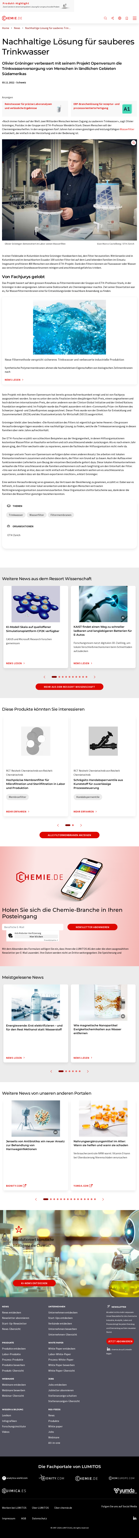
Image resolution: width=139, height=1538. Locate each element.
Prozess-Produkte (12, 1359)
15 (95, 1199)
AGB (23, 1518)
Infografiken (9, 1421)
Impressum (8, 1518)
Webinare (53, 1437)
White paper (55, 1426)
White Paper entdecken (61, 1348)
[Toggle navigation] (135, 18)
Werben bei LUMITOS (14, 1507)
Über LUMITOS (40, 1507)
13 (88, 1199)
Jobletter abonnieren (61, 1390)
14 (91, 1199)
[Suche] (105, 18)
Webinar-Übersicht (13, 1395)
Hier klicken (36, 936)
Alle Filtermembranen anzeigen (69, 835)
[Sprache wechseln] (119, 18)
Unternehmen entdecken (62, 1312)
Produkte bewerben (13, 1365)
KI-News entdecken (34, 1283)
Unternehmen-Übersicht (62, 1334)
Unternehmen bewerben (62, 1329)
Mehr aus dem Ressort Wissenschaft (69, 686)
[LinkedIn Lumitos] (134, 1518)
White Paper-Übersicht (61, 1370)
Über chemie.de (63, 1507)
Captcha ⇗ (51, 940)
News (51, 1415)
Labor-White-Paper (59, 1354)
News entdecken (11, 1312)
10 (86, 677)
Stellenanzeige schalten (62, 1395)
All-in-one (54, 1442)
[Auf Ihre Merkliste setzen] (126, 19)
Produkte (53, 1421)
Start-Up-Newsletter (14, 1323)
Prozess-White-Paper (60, 1359)
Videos (5, 1431)
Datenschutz (39, 1518)
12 (85, 1199)
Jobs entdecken (57, 1384)
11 (81, 1199)
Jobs (51, 1431)
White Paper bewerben (61, 1365)
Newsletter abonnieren (92, 927)
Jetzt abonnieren (120, 1341)
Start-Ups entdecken (60, 1318)
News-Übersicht (11, 1329)
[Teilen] (112, 18)
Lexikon (6, 1415)
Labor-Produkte (11, 1354)
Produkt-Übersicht (13, 1370)
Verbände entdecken (60, 1323)
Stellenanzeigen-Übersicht (64, 1401)
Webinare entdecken (14, 1384)
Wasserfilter (127, 129)
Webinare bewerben (13, 1390)
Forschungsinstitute (14, 1426)
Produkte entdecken (14, 1348)
